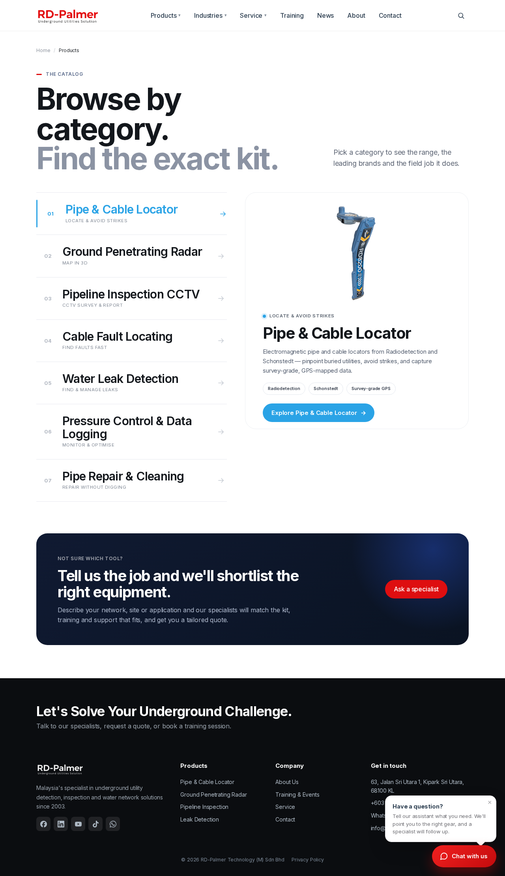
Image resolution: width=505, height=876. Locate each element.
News (325, 15)
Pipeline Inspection (204, 806)
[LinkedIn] (61, 824)
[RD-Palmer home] (67, 15)
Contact (390, 15)
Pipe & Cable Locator (207, 781)
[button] (440, 818)
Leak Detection (199, 819)
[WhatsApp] (113, 824)
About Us (287, 781)
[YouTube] (78, 824)
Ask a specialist (416, 589)
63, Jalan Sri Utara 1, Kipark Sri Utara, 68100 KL (417, 786)
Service (253, 15)
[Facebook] (43, 824)
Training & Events (297, 794)
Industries (210, 15)
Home (43, 50)
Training (292, 15)
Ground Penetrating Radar (213, 794)
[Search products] (461, 15)
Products (166, 15)
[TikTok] (95, 824)
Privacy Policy (308, 860)
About (356, 15)
